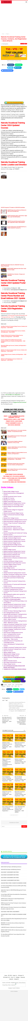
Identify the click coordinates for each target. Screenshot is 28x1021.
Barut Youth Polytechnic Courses (12, 526)
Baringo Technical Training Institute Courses (15, 536)
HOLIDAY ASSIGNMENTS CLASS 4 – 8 (14, 423)
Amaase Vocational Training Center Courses (15, 649)
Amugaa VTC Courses (9, 631)
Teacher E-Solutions (16, 988)
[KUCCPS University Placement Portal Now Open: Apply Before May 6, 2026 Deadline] (4, 223)
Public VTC (8, 686)
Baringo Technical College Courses (12, 538)
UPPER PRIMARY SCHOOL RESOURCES (14, 474)
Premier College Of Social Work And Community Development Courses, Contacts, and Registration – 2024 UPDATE (13, 341)
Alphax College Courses (9, 652)
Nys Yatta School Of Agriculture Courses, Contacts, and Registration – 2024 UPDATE (7, 720)
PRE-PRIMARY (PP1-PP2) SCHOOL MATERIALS (14, 476)
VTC (18, 686)
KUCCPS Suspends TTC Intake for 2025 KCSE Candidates (13, 207)
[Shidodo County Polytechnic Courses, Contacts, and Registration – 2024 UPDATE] (7, 737)
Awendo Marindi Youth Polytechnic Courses (15, 563)
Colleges (22, 43)
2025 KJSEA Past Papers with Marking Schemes (11, 866)
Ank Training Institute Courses (11, 612)
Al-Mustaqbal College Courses (11, 655)
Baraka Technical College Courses (12, 543)
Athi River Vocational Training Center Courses (15, 574)
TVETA (16, 686)
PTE (23, 681)
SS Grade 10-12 (6, 977)
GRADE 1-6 (19, 679)
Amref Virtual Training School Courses (13, 632)
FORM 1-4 (21, 677)
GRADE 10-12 (10, 677)
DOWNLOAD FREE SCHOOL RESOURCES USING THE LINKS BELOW (14, 412)
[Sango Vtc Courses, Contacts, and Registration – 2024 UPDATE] (7, 786)
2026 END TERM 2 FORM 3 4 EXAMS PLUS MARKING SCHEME (13, 883)
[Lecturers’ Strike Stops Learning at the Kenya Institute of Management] (4, 448)
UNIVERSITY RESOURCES (14, 480)
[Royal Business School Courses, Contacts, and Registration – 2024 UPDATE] (4, 460)
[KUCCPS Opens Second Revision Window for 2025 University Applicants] (4, 212)
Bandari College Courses (10, 549)
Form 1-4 (13, 977)
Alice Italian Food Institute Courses (12, 662)
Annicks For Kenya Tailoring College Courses (15, 611)
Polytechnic (3, 686)
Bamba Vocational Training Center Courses (14, 551)
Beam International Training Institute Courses (15, 519)
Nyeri (13, 684)
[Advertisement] (14, 19)
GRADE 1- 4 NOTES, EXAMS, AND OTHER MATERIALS (14, 478)
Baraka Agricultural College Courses (13, 544)
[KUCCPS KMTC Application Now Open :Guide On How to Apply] (4, 270)
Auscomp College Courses (10, 566)
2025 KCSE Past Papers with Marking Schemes (11, 869)
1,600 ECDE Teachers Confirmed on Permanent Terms (12, 927)
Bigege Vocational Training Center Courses (14, 503)
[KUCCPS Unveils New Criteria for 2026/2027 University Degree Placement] (4, 234)
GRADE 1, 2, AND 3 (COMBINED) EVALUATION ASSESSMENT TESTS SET (14, 417)
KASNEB (17, 681)
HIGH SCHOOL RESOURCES (14, 425)
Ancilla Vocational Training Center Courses (14, 627)
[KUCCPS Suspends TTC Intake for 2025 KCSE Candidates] (4, 176)
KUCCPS (9, 684)
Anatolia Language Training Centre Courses (15, 629)
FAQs (9, 984)
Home (5, 975)
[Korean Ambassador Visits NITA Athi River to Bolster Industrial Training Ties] (4, 228)
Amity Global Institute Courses (11, 636)
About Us (11, 979)
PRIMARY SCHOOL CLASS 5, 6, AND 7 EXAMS (14, 419)
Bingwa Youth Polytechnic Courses (12, 501)
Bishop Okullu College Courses (11, 491)
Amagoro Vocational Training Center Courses (15, 647)
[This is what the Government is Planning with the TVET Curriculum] (4, 437)
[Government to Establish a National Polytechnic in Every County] (4, 443)
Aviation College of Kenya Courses (12, 564)
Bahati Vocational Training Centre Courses (14, 553)
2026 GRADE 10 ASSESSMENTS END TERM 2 (10, 880)
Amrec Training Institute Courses (12, 634)
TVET (26, 43)
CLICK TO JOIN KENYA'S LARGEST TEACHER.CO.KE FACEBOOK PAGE (14, 856)
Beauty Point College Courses (11, 518)
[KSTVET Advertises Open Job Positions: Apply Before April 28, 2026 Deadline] (4, 217)
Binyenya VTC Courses (9, 499)
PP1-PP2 (8, 681)
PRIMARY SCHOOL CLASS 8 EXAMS (14, 421)
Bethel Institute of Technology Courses (14, 504)
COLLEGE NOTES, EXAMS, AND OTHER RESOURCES (14, 482)
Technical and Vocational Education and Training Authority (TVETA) (13, 117)
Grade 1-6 (15, 975)
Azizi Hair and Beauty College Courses (13, 561)
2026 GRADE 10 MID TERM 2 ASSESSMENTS (10, 911)
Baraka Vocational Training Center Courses (14, 541)
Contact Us (16, 979)
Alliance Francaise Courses (10, 660)
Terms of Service (22, 982)
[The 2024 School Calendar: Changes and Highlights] (4, 276)
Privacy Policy (4, 984)
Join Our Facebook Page (14, 102)
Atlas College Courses (9, 568)
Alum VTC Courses (8, 650)
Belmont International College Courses (13, 513)
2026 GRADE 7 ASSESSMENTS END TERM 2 (10, 872)
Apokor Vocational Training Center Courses (15, 606)
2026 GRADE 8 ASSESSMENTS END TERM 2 (10, 874)
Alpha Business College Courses (12, 654)
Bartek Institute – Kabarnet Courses (13, 528)
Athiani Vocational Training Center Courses (15, 572)
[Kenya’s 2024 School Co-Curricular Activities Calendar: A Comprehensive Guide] (4, 432)
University (23, 977)
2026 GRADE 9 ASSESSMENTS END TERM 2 (10, 877)
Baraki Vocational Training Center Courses (14, 539)
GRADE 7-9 (10, 679)
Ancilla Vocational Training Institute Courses (15, 626)
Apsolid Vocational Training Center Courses (15, 604)
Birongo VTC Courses (9, 498)
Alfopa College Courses (9, 664)
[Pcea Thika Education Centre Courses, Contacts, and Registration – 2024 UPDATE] (20, 801)
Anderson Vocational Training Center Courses (15, 624)
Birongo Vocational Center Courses (12, 496)
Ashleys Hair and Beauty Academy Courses (14, 576)
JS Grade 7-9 (21, 975)
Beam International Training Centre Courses (15, 521)
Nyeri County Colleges (19, 684)
